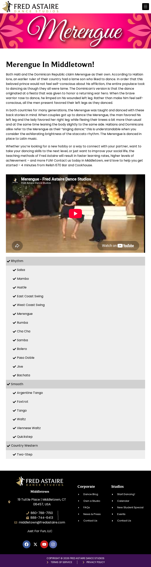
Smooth (17, 384)
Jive (20, 366)
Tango (22, 410)
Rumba (22, 322)
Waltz (21, 419)
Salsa (21, 270)
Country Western (24, 445)
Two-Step (24, 454)
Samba (22, 340)
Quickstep (25, 436)
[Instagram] (53, 544)
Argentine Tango (30, 392)
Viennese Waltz (29, 428)
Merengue (25, 313)
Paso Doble (25, 357)
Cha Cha (23, 331)
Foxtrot (22, 401)
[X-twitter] (35, 544)
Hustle (22, 287)
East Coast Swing (30, 296)
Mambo (23, 278)
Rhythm (17, 261)
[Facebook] (26, 544)
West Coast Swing (31, 305)
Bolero (22, 349)
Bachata (23, 375)
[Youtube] (44, 544)
